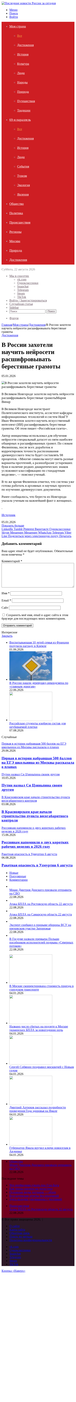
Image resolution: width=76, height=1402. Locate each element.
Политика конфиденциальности (30, 1240)
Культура (23, 63)
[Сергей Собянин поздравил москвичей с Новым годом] (30, 1063)
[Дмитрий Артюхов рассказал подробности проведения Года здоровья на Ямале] (30, 1104)
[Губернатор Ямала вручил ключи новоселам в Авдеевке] (30, 1144)
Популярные (17, 876)
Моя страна (17, 26)
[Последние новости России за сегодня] (29, 3)
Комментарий (12, 561)
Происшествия (19, 222)
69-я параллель (20, 120)
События (23, 166)
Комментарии (18, 879)
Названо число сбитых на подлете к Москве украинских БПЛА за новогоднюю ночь (38, 1028)
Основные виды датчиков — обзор (32, 1192)
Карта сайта (17, 1229)
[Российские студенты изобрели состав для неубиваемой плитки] (30, 720)
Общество (16, 204)
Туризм (22, 175)
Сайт (5, 607)
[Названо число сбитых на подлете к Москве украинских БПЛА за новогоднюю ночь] (30, 1023)
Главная (7, 324)
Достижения (25, 45)
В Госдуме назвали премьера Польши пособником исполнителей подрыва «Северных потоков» (41, 942)
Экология (23, 185)
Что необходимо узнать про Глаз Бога (34, 1185)
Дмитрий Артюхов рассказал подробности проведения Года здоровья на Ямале (37, 1109)
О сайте (14, 1226)
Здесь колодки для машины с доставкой (35, 1199)
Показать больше (13, 525)
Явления (23, 194)
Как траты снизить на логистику (31, 1188)
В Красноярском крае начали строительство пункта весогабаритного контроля (35, 816)
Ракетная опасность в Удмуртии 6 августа (37, 865)
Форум (14, 318)
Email (6, 600)
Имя (6, 593)
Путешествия (26, 101)
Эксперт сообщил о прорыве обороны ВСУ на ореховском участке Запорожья (40, 926)
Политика (16, 213)
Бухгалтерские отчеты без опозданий (34, 1195)
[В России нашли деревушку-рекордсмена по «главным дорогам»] (30, 679)
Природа (23, 91)
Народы (22, 82)
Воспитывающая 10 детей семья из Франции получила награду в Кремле (39, 644)
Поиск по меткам (20, 1236)
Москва (14, 241)
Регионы (15, 232)
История (22, 54)
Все (19, 35)
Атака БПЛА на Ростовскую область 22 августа (41, 904)
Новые (13, 872)
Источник (8, 515)
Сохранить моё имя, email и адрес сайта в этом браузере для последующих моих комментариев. (35, 616)
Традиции (23, 110)
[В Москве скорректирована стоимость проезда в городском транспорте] (30, 982)
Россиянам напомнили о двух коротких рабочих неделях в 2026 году (35, 844)
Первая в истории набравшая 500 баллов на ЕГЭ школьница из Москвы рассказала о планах (38, 762)
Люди (21, 73)
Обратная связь (19, 1233)
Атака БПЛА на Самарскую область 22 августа (40, 914)
